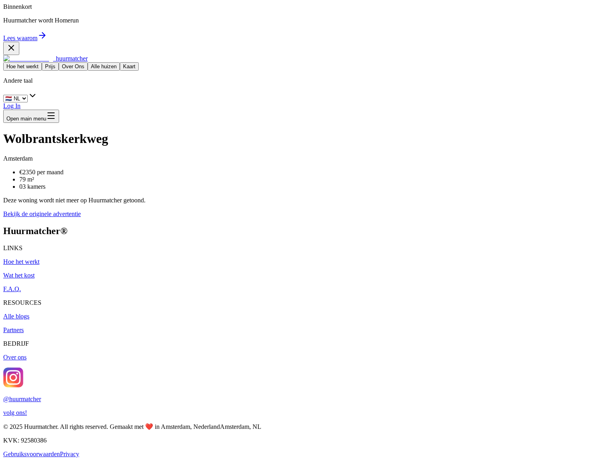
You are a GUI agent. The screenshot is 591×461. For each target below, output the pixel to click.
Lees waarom (20, 38)
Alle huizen (104, 66)
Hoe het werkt (22, 66)
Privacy (69, 454)
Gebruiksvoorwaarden (31, 454)
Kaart (129, 66)
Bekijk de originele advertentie (42, 213)
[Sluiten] (11, 48)
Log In (12, 105)
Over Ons (73, 66)
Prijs (50, 66)
